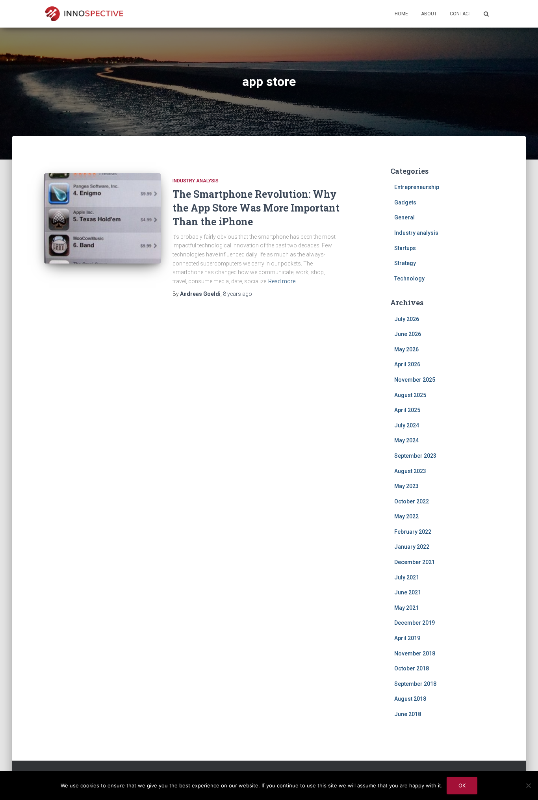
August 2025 (410, 395)
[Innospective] (84, 14)
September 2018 (415, 684)
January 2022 (411, 547)
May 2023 (406, 486)
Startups (405, 248)
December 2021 (414, 562)
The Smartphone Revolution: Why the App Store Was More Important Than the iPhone (256, 207)
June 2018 (407, 714)
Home (401, 14)
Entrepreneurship (416, 187)
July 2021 (406, 577)
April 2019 (407, 638)
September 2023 (415, 456)
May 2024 (406, 440)
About (429, 14)
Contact (460, 14)
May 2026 (406, 349)
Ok (462, 785)
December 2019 (414, 623)
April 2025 (407, 410)
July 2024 (406, 425)
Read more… (283, 281)
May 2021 (406, 608)
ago (237, 294)
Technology (409, 278)
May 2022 (406, 516)
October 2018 (411, 668)
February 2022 (412, 532)
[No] (528, 785)
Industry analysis (196, 181)
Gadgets (405, 202)
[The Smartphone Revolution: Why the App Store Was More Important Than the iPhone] (103, 218)
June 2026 (407, 334)
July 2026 (406, 319)
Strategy (405, 263)
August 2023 (410, 471)
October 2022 (411, 501)
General (404, 217)
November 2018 (414, 653)
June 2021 (407, 592)
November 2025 (414, 380)
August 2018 (410, 699)
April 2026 (407, 364)
